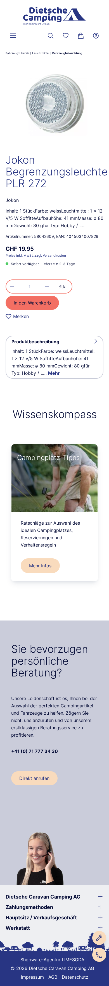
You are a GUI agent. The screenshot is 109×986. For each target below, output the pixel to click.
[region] (54, 104)
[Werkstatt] (99, 938)
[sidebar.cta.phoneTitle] (99, 955)
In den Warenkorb (32, 303)
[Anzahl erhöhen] (47, 286)
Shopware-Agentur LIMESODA (52, 959)
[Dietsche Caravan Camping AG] (54, 16)
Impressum (32, 977)
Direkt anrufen (34, 778)
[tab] (54, 357)
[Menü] (13, 36)
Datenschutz (75, 977)
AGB (52, 977)
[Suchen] (50, 36)
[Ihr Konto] (95, 36)
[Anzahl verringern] (12, 286)
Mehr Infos (40, 565)
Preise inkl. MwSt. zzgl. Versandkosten (36, 255)
